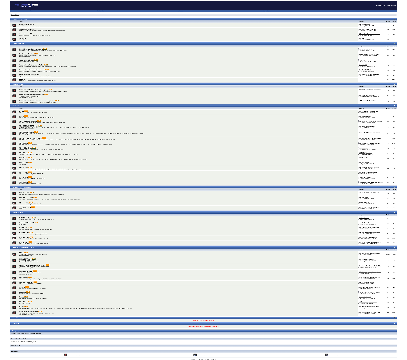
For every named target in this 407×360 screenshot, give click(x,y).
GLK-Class (22, 292)
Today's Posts (267, 11)
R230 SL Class (23, 242)
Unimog (21, 297)
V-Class (21, 307)
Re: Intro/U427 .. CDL (365, 297)
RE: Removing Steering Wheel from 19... (370, 121)
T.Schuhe (362, 293)
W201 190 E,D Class (25, 148)
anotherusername (364, 96)
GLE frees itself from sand (366, 282)
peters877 (362, 203)
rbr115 (361, 194)
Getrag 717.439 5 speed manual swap (369, 132)
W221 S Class (23, 182)
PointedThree (15, 15)
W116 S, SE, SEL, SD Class (28, 121)
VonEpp (27, 135)
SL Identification (364, 218)
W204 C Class (23, 162)
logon (388, 5)
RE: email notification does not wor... (369, 34)
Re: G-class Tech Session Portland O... (370, 265)
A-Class (21, 111)
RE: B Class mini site (365, 116)
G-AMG (27, 261)
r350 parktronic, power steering (368, 301)
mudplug (362, 178)
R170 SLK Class (24, 232)
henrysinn (362, 278)
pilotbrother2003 (364, 144)
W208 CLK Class (24, 193)
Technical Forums (18, 84)
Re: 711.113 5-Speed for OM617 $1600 (369, 312)
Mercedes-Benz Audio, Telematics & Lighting (33, 90)
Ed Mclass (362, 75)
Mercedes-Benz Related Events (29, 74)
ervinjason (362, 66)
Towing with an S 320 (365, 177)
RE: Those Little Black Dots (367, 95)
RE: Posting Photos (364, 24)
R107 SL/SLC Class (25, 218)
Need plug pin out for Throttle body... (369, 227)
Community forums (18, 43)
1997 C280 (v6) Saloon (365, 153)
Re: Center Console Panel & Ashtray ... (370, 242)
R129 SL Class (23, 228)
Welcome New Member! (26, 29)
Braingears (362, 159)
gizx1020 (362, 233)
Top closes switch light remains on (369, 192)
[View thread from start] (358, 24)
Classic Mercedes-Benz (26, 54)
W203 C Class (23, 158)
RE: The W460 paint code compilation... (370, 272)
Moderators (16, 323)
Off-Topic (22, 79)
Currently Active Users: (17, 333)
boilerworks (363, 238)
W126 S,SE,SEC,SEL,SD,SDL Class (30, 138)
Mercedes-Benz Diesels (26, 60)
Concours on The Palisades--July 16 (369, 54)
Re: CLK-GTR (363, 65)
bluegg (361, 128)
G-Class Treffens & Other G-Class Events (32, 265)
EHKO (361, 229)
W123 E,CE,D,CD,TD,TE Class (28, 126)
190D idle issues (363, 148)
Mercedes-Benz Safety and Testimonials (32, 70)
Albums (180, 11)
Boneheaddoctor (29, 128)
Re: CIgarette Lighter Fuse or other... (369, 207)
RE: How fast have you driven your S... (370, 232)
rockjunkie (362, 149)
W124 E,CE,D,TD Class (26, 132)
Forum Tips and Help (26, 34)
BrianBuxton (363, 61)
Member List (100, 11)
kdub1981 (362, 102)
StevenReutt (31, 343)
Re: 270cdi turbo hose (365, 49)
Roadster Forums (18, 212)
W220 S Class (23, 177)
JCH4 (361, 288)
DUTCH (362, 35)
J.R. (32, 255)
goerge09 (362, 112)
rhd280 (361, 91)
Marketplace (16, 317)
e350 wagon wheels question (367, 100)
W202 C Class (23, 153)
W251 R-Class (23, 302)
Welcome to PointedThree (20, 19)
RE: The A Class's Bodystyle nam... (369, 111)
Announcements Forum (26, 24)
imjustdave (362, 298)
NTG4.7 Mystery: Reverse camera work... (370, 89)
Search (358, 11)
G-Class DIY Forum (25, 259)
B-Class (21, 116)
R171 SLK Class (24, 237)
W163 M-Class (23, 277)
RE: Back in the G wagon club (367, 29)
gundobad (362, 50)
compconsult (363, 243)
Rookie (361, 219)
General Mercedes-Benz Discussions (31, 49)
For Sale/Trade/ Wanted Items (28, 311)
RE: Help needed (364, 162)
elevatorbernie (363, 224)
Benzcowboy (28, 97)
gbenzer (362, 283)
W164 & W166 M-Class (26, 282)
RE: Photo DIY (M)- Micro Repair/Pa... (369, 167)
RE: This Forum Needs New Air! (368, 237)
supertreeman (363, 134)
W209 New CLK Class (26, 197)
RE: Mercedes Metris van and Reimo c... (370, 306)
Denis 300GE (363, 55)
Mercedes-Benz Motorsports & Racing (31, 65)
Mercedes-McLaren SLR (26, 223)
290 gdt (362, 164)
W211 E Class (23, 172)
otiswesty (362, 71)
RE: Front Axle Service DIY (366, 259)
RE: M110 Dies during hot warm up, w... (370, 138)
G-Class (21, 253)
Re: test (361, 38)
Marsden (27, 56)
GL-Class (22, 287)
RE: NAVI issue (363, 197)
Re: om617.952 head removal (367, 126)
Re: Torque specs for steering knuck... (370, 253)
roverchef (362, 313)
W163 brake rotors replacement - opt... (370, 277)
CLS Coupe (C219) (25, 207)
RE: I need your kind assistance (368, 172)
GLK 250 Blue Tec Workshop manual (369, 292)
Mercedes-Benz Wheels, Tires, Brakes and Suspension (36, 101)
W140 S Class (23, 143)
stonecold (362, 273)
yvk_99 (362, 303)
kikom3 (362, 39)
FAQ (31, 11)
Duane (361, 198)
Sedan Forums (17, 105)
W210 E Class (23, 167)
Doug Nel (362, 254)
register (393, 5)
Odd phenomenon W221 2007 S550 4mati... (371, 182)
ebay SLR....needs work (365, 222)
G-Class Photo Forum (26, 271)
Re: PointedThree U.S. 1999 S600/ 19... (369, 143)
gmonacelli (362, 208)
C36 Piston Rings (364, 157)
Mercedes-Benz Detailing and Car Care (31, 94)
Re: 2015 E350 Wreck (365, 69)
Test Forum (22, 38)
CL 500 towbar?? (364, 202)
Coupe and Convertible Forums (22, 187)
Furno (361, 154)
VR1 (361, 183)
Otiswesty (362, 25)
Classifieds (362, 60)
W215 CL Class (24, 202)
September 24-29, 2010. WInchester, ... (369, 74)
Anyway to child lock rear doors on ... (369, 287)
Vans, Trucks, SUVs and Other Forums (23, 247)
